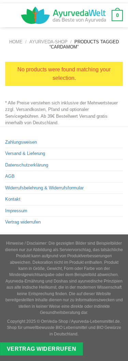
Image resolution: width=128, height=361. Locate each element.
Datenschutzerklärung (26, 165)
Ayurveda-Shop (48, 41)
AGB (10, 176)
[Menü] (10, 15)
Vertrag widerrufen (23, 222)
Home (16, 41)
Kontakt (12, 199)
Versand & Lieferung (25, 153)
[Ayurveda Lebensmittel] (63, 15)
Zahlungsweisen (21, 142)
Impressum (16, 210)
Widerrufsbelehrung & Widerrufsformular (44, 187)
